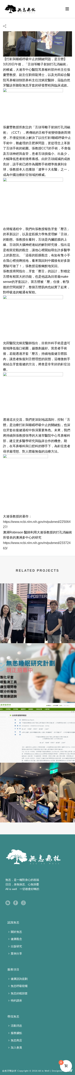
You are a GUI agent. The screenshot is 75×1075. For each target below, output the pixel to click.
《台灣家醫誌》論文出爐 (37, 752)
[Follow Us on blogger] (7, 903)
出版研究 (16, 946)
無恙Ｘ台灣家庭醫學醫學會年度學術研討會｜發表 (37, 632)
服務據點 (16, 1033)
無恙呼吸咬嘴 (19, 986)
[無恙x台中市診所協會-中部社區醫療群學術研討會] (37, 779)
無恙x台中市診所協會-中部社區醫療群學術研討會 (37, 811)
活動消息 (16, 1025)
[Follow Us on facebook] (15, 903)
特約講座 (16, 1000)
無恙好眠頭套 (19, 993)
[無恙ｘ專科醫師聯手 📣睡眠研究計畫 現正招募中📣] (37, 659)
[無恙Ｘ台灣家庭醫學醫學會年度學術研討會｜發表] (37, 600)
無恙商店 (16, 1040)
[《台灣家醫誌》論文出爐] (37, 719)
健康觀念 (16, 939)
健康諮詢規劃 (19, 978)
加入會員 (16, 1047)
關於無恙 (16, 931)
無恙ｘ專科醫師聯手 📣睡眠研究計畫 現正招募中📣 (37, 692)
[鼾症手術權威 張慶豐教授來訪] (37, 43)
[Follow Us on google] (23, 903)
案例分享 (16, 953)
